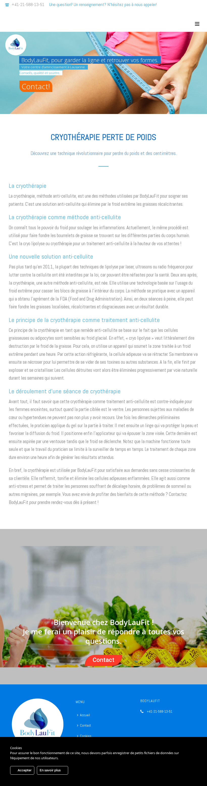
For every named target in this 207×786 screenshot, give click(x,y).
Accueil (85, 715)
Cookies (85, 736)
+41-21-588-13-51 (28, 4)
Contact (103, 659)
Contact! (36, 86)
